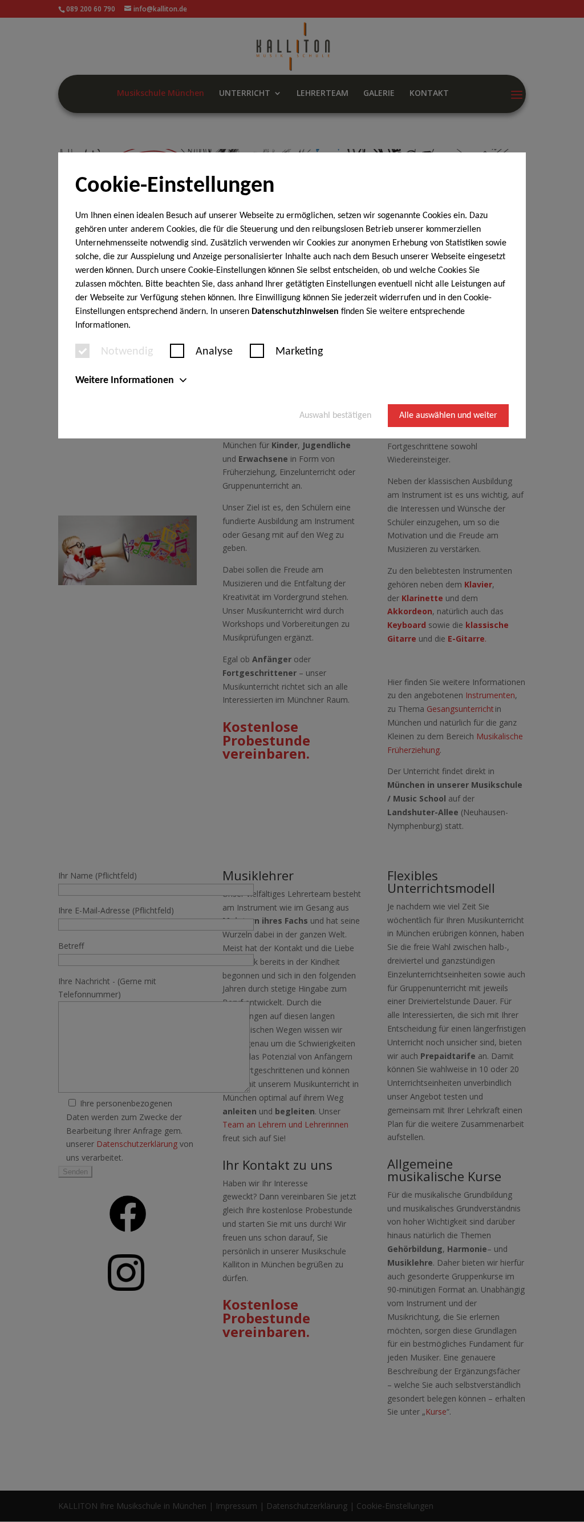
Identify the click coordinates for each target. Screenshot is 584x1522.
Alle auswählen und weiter (448, 415)
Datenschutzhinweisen (295, 311)
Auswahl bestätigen (335, 415)
